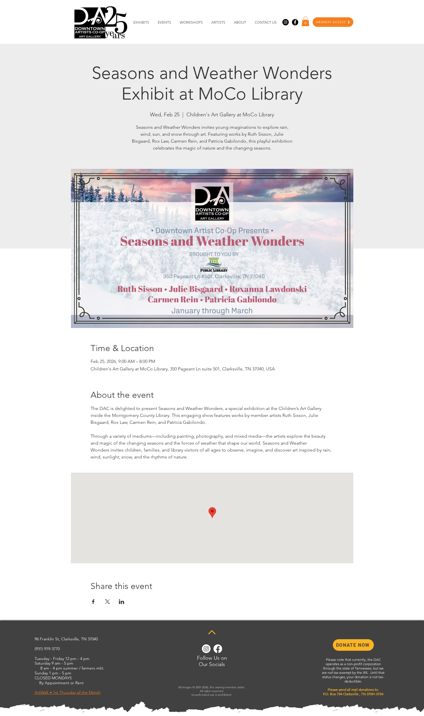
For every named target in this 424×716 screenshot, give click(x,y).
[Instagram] (285, 22)
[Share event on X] (107, 601)
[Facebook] (295, 22)
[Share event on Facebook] (93, 601)
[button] (305, 21)
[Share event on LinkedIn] (121, 601)
